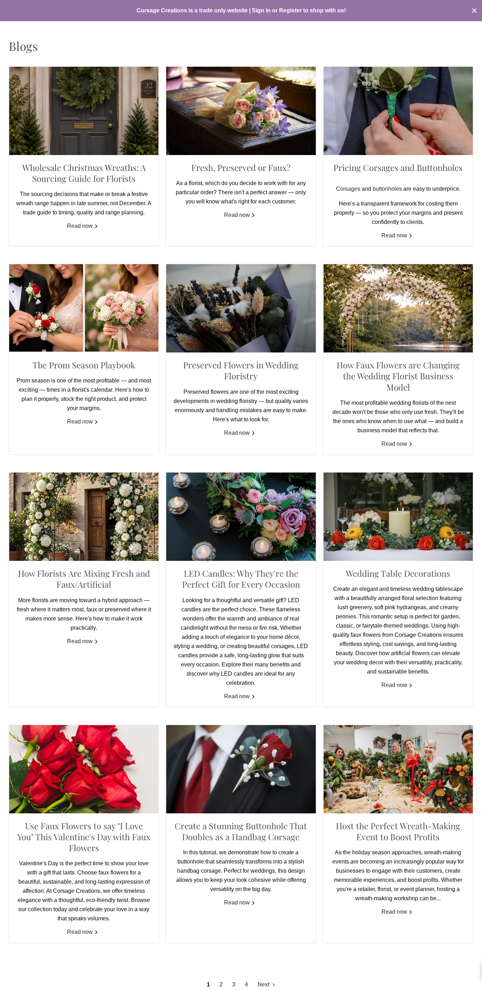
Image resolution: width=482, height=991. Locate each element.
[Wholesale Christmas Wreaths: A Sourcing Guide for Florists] (83, 111)
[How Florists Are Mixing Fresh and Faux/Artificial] (83, 517)
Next (264, 984)
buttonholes (387, 189)
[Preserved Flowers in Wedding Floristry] (240, 308)
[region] (241, 10)
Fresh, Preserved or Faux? (240, 167)
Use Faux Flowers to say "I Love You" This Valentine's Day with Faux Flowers (83, 836)
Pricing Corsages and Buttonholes (398, 167)
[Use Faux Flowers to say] (83, 769)
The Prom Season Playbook (83, 364)
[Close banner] (474, 10)
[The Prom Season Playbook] (83, 308)
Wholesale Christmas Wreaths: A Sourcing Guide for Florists (84, 173)
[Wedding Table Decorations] (398, 517)
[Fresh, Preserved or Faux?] (240, 111)
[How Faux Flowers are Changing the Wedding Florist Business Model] (398, 308)
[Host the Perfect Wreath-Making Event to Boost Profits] (398, 769)
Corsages (348, 189)
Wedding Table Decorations (398, 573)
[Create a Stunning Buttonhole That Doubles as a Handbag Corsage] (240, 769)
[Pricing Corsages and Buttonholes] (398, 111)
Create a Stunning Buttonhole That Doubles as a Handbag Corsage (241, 831)
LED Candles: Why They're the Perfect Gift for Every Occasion (241, 579)
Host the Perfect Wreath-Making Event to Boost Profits (398, 831)
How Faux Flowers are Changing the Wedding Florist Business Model (398, 375)
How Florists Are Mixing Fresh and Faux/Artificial (84, 579)
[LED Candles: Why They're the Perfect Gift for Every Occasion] (240, 517)
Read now (80, 226)
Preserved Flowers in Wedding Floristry (241, 370)
